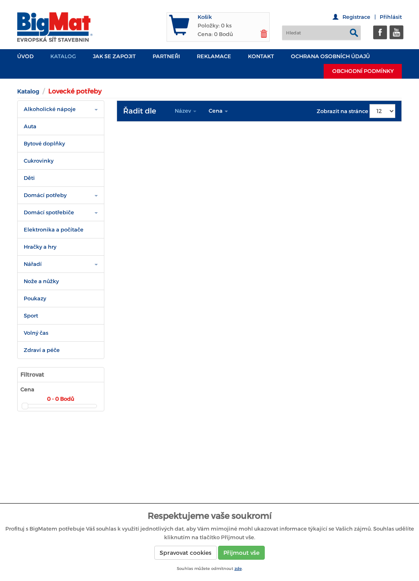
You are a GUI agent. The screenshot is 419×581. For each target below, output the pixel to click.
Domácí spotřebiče (49, 212)
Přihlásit (391, 17)
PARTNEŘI (166, 56)
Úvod (25, 56)
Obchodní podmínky (363, 71)
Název (183, 110)
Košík (205, 17)
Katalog (63, 56)
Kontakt (261, 56)
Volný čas (36, 332)
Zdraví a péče (42, 350)
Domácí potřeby (45, 195)
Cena (216, 110)
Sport (31, 315)
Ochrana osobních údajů (330, 56)
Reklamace (214, 56)
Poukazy (35, 298)
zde (238, 568)
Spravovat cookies (186, 552)
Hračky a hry (40, 246)
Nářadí (33, 264)
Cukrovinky (39, 160)
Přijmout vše (241, 552)
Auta (30, 126)
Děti (29, 178)
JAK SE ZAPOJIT (114, 56)
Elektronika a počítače (53, 229)
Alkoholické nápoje (50, 109)
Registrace (356, 17)
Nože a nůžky (41, 281)
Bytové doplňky (44, 143)
